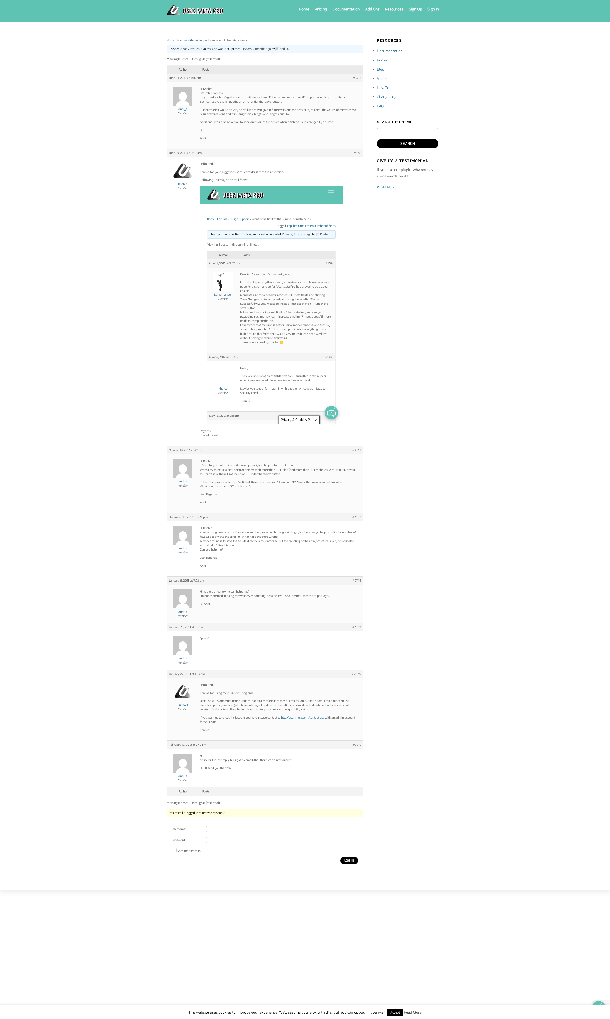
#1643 (357, 78)
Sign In (433, 9)
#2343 (356, 450)
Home (304, 9)
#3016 (357, 745)
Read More (413, 1012)
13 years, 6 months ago (256, 49)
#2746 (357, 581)
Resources (394, 9)
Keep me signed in (189, 851)
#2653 (356, 517)
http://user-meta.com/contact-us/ (302, 718)
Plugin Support (199, 40)
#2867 (356, 627)
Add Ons (372, 9)
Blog (380, 69)
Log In (349, 860)
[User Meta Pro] (195, 13)
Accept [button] (395, 1012)
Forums (182, 40)
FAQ (380, 106)
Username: (179, 829)
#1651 (357, 153)
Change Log (386, 97)
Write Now (386, 187)
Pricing (321, 9)
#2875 (356, 674)
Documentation (346, 9)
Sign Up (415, 9)
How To (383, 88)
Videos (382, 78)
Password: (178, 840)
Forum (382, 60)
